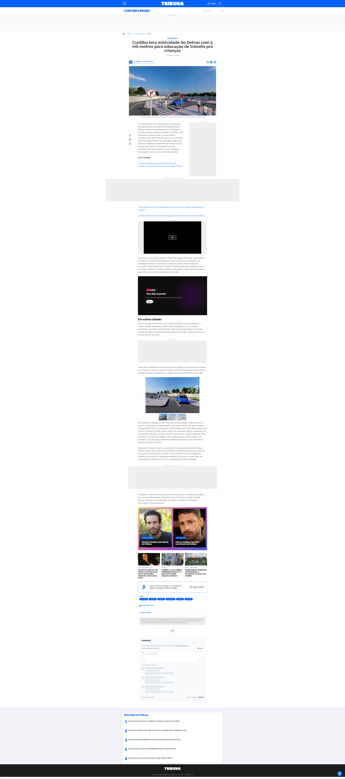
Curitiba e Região (137, 10)
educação (170, 599)
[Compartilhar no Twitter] (215, 62)
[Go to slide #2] (172, 417)
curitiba (152, 599)
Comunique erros (147, 605)
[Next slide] (204, 395)
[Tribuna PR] (172, 768)
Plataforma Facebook (175, 621)
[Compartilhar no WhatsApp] (208, 62)
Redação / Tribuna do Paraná (144, 61)
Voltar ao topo (146, 612)
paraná (180, 599)
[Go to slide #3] (182, 417)
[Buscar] (222, 10)
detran (161, 599)
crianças (143, 599)
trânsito (188, 599)
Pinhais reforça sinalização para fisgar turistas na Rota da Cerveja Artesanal (171, 216)
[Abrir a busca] (220, 3)
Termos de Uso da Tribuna (161, 621)
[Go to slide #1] (163, 417)
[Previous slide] (141, 395)
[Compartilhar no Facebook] (211, 62)
